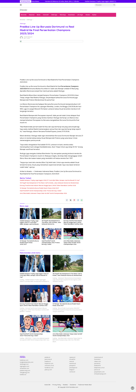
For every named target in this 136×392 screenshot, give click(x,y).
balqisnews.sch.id (99, 367)
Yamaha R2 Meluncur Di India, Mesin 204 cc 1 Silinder (46, 1)
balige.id (71, 369)
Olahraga (54, 15)
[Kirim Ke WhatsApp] (81, 200)
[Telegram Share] (78, 200)
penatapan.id (73, 367)
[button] (114, 4)
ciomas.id (72, 372)
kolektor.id (23, 374)
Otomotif (46, 15)
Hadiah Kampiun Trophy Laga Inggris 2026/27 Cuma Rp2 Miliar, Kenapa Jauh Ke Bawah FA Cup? (100, 1)
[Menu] (21, 4)
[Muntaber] (23, 10)
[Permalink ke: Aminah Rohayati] (21, 37)
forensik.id (97, 359)
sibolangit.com (24, 364)
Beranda (23, 15)
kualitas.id (48, 361)
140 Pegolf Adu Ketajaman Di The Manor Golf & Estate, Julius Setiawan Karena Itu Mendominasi (49, 183)
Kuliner (94, 15)
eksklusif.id (97, 365)
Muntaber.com (73, 387)
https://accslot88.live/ (92, 43)
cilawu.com (97, 361)
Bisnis (38, 15)
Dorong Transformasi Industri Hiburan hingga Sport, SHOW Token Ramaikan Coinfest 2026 (48, 185)
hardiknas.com (49, 367)
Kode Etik (47, 385)
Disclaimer (73, 385)
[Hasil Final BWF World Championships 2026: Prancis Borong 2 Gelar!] (51, 233)
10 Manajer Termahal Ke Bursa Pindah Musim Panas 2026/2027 (39, 188)
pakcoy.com (48, 369)
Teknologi (63, 15)
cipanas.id (72, 357)
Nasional (31, 15)
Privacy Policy (56, 385)
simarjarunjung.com (100, 374)
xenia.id (71, 361)
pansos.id (97, 369)
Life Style (80, 15)
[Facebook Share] (67, 200)
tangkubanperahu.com (26, 362)
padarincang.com (25, 370)
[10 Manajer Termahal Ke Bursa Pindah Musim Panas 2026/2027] (30, 233)
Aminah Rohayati (28, 37)
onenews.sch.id (49, 365)
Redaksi (65, 385)
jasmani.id (97, 363)
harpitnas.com (49, 363)
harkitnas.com (24, 360)
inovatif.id (72, 359)
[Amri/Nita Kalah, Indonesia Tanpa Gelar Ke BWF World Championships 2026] (73, 233)
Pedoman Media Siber (85, 385)
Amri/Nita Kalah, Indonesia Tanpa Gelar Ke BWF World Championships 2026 (43, 193)
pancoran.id (48, 359)
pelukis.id (47, 357)
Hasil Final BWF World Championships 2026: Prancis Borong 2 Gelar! (40, 191)
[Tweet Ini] (70, 200)
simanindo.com (24, 368)
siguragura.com (24, 366)
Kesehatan (71, 15)
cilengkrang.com (25, 372)
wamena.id (72, 363)
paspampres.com (99, 372)
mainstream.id (98, 357)
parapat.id (72, 365)
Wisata (87, 15)
